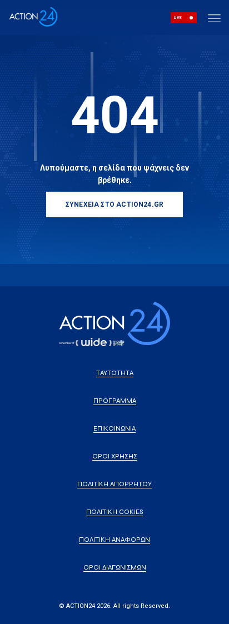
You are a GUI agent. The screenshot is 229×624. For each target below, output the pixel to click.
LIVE (177, 18)
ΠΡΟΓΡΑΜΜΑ (114, 401)
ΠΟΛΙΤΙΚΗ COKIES (114, 512)
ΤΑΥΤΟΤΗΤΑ (114, 373)
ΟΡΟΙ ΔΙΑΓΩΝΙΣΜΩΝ (114, 567)
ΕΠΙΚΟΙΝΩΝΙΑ (114, 428)
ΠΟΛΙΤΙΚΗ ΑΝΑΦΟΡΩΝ (114, 539)
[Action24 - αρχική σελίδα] (33, 24)
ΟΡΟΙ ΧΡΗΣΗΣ (114, 456)
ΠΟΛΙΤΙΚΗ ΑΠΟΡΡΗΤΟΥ (114, 484)
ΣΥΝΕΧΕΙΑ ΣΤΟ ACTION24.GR (114, 204)
